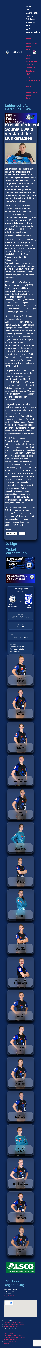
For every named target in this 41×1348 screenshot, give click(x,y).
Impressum (7, 1330)
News (28, 9)
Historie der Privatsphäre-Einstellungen (15, 1324)
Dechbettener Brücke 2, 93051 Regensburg (18, 649)
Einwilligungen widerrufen (11, 1326)
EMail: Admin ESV (9, 1295)
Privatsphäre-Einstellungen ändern (13, 1322)
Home (28, 6)
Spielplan (30, 19)
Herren (28, 49)
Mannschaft (31, 13)
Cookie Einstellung (8, 1320)
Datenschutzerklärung (10, 1328)
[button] (27, 52)
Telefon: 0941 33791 (9, 1297)
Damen (28, 47)
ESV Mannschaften (33, 30)
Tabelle (29, 16)
